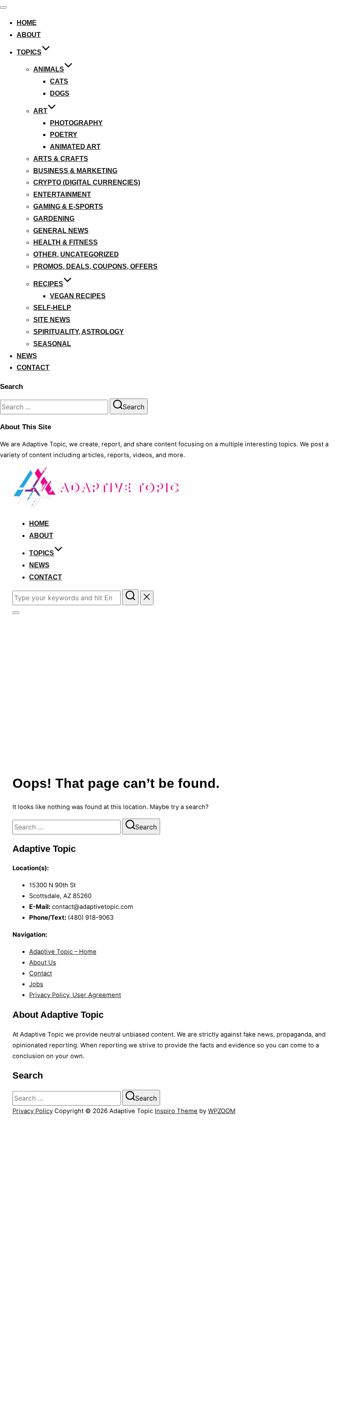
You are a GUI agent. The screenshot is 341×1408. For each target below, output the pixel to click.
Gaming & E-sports (68, 206)
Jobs (36, 984)
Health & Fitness (65, 242)
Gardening (53, 218)
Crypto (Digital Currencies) (86, 182)
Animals (48, 69)
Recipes (48, 283)
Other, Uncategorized (76, 254)
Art (40, 110)
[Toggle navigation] (3, 7)
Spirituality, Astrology (78, 331)
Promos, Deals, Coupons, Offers (95, 266)
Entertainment (62, 194)
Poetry (63, 134)
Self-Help (52, 307)
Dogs (59, 93)
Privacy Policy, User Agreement (75, 995)
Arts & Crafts (60, 158)
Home (27, 22)
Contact (33, 367)
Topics (29, 52)
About (29, 34)
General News (61, 230)
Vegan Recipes (78, 295)
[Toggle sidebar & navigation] (15, 612)
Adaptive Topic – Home (62, 951)
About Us (42, 962)
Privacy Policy (32, 1111)
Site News (51, 319)
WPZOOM (221, 1111)
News (27, 355)
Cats (59, 81)
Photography (76, 122)
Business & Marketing (75, 170)
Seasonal (52, 343)
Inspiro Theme (176, 1111)
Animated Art (75, 146)
